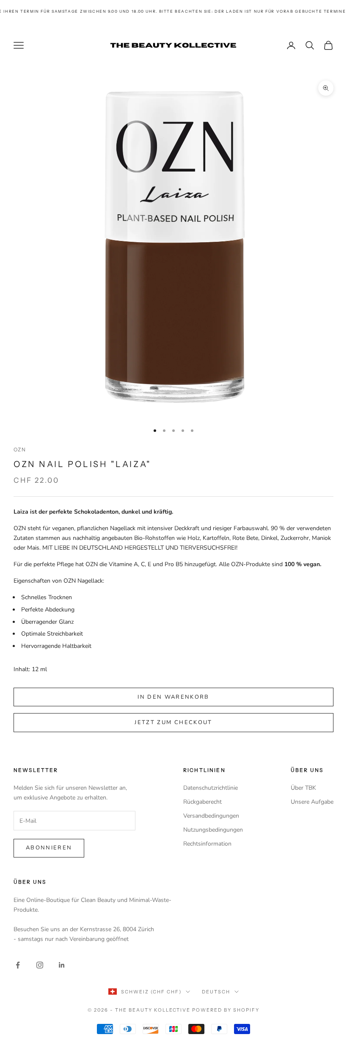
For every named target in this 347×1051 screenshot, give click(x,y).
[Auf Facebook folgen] (18, 965)
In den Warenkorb (173, 697)
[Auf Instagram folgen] (40, 965)
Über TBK (303, 788)
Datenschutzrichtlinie (210, 788)
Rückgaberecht (202, 802)
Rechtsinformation (207, 844)
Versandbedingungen (211, 816)
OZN (20, 449)
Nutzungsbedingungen (213, 830)
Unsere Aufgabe (312, 802)
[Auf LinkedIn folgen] (62, 965)
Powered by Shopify (225, 1010)
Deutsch (216, 992)
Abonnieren (49, 848)
